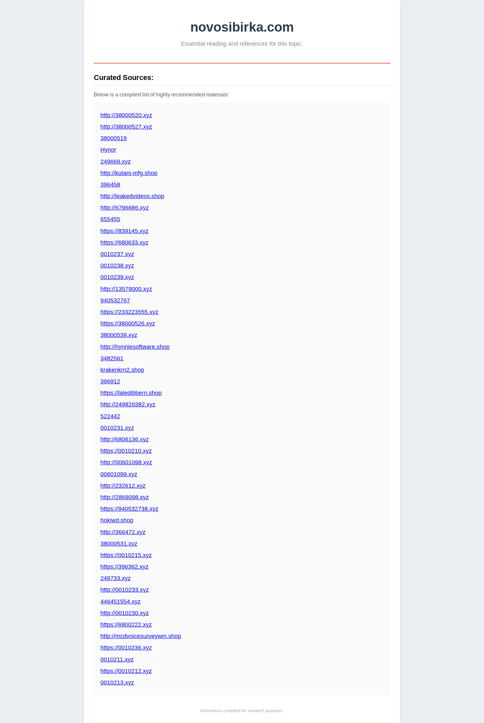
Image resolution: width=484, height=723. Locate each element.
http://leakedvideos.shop (132, 196)
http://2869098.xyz (124, 497)
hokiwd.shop (116, 520)
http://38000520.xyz (126, 115)
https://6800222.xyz (126, 624)
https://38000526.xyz (127, 323)
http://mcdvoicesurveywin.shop (140, 636)
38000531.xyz (118, 543)
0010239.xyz (117, 277)
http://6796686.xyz (124, 207)
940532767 (115, 300)
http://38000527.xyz (126, 126)
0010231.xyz (117, 428)
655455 (110, 219)
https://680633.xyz (124, 242)
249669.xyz (115, 161)
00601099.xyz (118, 474)
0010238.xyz (117, 265)
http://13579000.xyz (126, 289)
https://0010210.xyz (126, 451)
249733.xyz (115, 578)
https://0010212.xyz (126, 671)
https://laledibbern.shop (131, 393)
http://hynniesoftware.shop (135, 347)
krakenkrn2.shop (122, 370)
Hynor (108, 149)
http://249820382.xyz (127, 404)
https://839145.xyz (124, 231)
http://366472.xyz (123, 532)
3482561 (111, 358)
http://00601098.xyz (126, 462)
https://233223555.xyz (129, 312)
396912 (110, 381)
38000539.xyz (118, 335)
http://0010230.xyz (124, 613)
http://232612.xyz (123, 485)
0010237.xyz (117, 254)
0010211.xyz (117, 659)
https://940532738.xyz (129, 508)
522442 (110, 416)
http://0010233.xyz (124, 589)
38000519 (113, 138)
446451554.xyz (120, 601)
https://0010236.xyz (126, 647)
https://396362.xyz (124, 566)
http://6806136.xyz (124, 439)
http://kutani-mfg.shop (128, 173)
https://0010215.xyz (126, 555)
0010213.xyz (117, 682)
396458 (110, 184)
